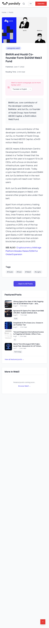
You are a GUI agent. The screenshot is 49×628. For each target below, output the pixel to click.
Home (4, 12)
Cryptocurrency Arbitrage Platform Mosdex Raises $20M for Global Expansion (23, 251)
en (31, 4)
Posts (11, 12)
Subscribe (41, 4)
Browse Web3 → (24, 386)
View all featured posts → (14, 359)
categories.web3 (13, 48)
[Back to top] (42, 621)
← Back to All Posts (24, 283)
